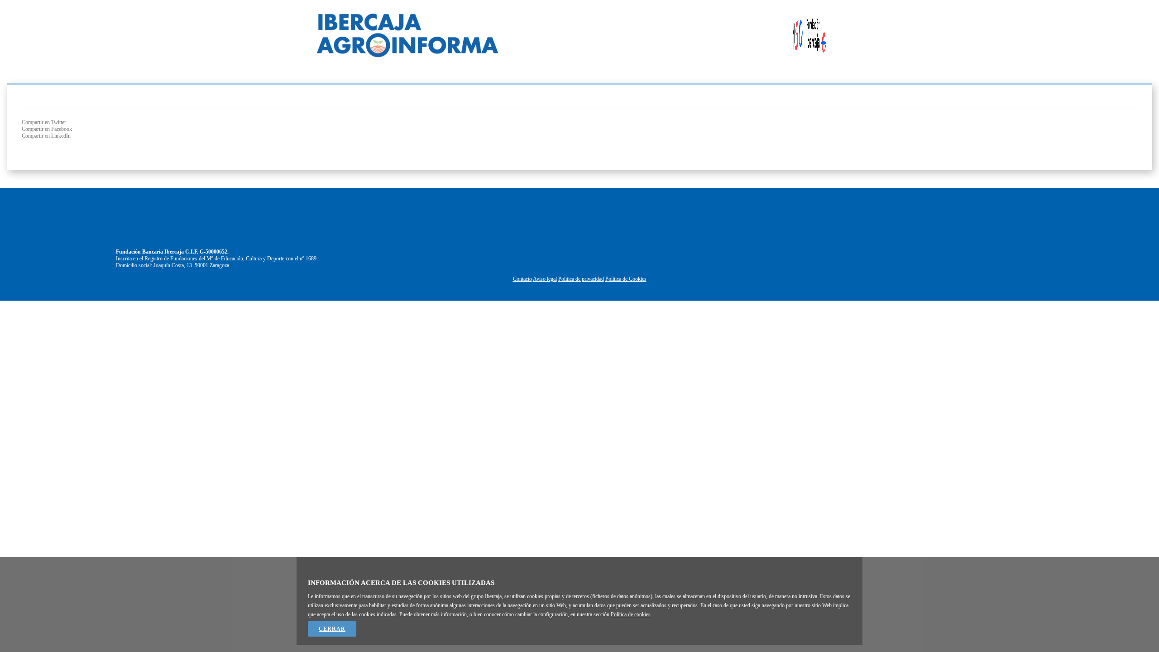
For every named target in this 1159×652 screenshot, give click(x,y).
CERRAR (332, 629)
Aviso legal (545, 279)
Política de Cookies (626, 279)
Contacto (522, 279)
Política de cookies (631, 614)
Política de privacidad (581, 279)
